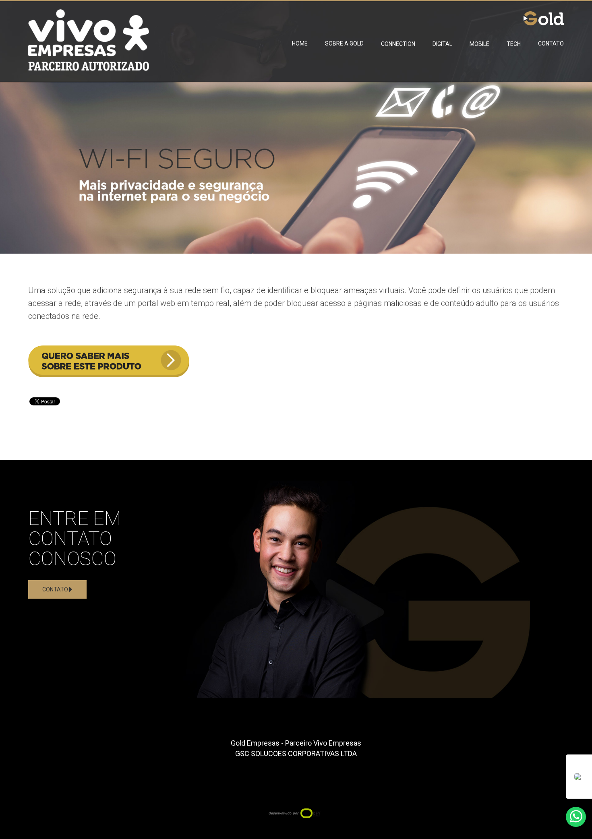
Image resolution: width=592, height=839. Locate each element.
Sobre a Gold (344, 43)
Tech (514, 44)
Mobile (479, 44)
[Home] (88, 35)
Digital (442, 44)
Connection (398, 44)
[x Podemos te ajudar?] (576, 817)
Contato (551, 43)
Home (300, 43)
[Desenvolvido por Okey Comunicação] (296, 812)
